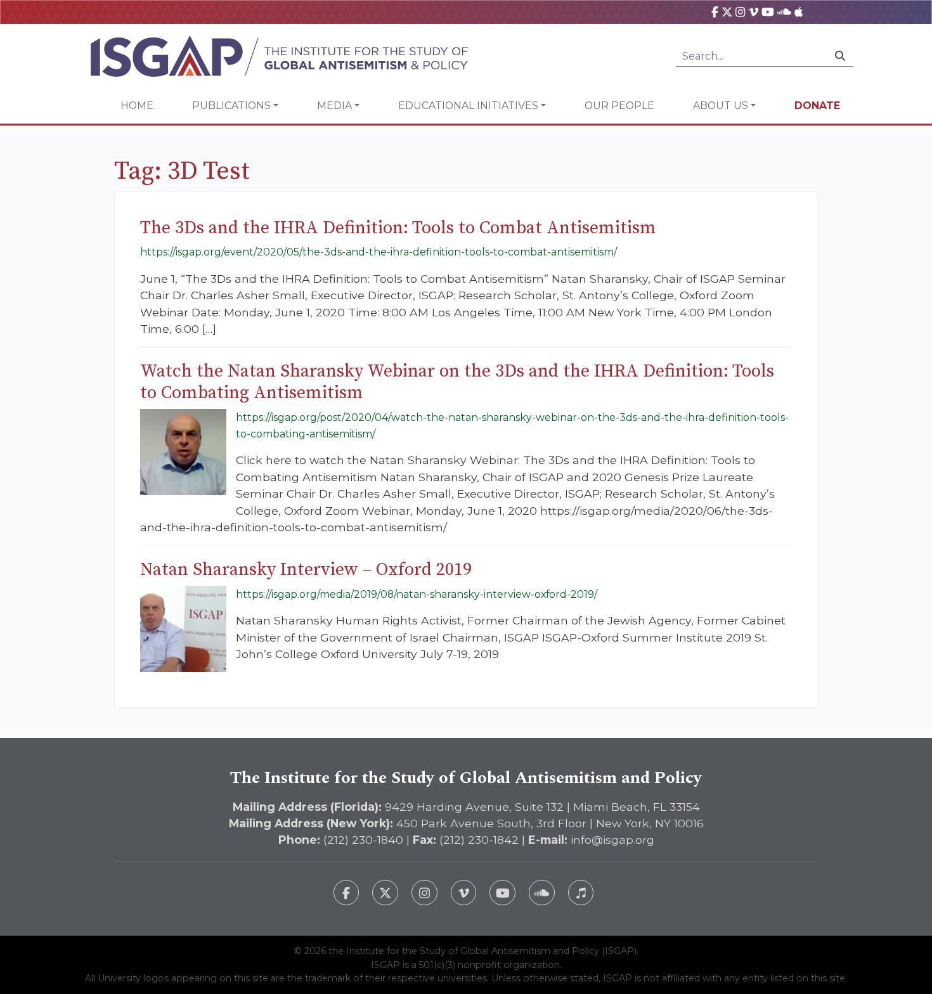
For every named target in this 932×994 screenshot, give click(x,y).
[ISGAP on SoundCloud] (784, 11)
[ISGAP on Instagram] (740, 11)
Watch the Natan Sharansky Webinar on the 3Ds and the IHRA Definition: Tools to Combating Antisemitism (457, 382)
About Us (720, 106)
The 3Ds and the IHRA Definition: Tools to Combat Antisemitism (398, 228)
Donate (817, 106)
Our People (619, 106)
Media (334, 106)
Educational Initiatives (468, 106)
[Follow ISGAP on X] (385, 893)
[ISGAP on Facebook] (714, 11)
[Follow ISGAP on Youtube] (502, 893)
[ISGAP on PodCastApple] (798, 11)
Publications (231, 106)
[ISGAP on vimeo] (753, 11)
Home (136, 106)
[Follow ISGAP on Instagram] (424, 893)
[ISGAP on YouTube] (767, 11)
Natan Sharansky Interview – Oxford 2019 (306, 569)
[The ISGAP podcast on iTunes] (581, 893)
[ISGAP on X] (727, 11)
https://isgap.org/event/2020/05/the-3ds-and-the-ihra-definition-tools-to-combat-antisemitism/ (378, 252)
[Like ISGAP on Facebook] (346, 893)
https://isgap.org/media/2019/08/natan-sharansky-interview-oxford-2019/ (416, 594)
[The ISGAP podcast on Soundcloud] (542, 893)
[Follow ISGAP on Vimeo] (464, 893)
